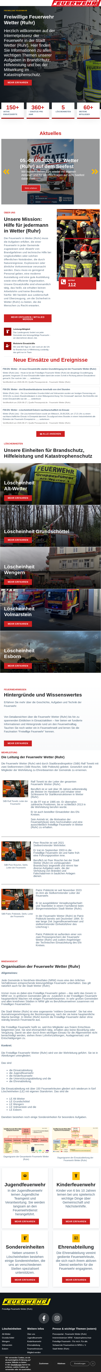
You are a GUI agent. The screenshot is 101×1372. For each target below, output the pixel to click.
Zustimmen (43, 1363)
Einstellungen (16, 1365)
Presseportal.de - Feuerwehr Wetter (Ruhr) (52, 382)
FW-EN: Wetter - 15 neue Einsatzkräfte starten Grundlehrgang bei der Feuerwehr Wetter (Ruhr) (49, 369)
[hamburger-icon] (97, 3)
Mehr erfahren (31, 188)
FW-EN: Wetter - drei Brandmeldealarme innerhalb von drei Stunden (36, 389)
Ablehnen (61, 1363)
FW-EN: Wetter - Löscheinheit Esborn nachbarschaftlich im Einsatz (36, 410)
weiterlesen (35, 378)
